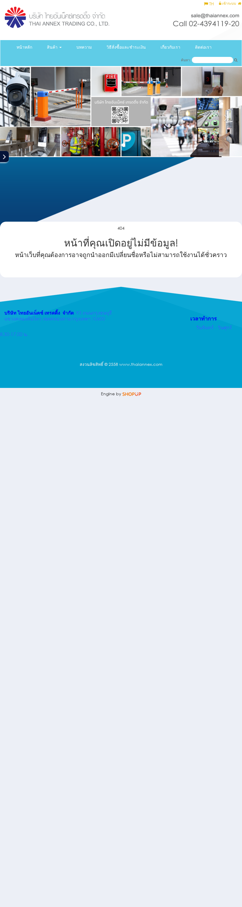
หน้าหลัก (24, 47)
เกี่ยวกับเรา (170, 47)
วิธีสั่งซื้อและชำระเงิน (126, 47)
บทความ (84, 47)
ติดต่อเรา (203, 47)
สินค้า (53, 47)
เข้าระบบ (228, 3)
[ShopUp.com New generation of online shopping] (131, 393)
